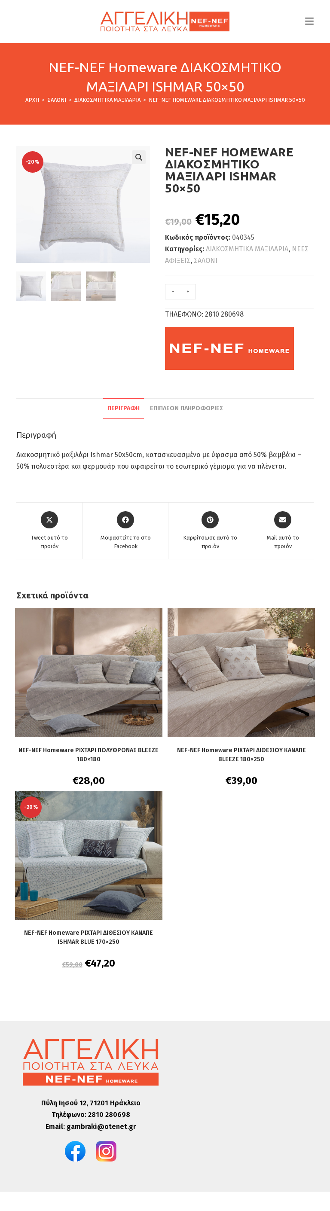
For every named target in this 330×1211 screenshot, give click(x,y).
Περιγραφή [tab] (123, 408)
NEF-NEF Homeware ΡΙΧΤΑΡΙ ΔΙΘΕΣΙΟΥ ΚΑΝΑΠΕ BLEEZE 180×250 (241, 755)
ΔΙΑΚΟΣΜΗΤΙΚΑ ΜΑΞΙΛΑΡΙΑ (247, 249)
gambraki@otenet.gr (101, 1127)
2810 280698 (109, 1114)
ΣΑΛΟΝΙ (205, 260)
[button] (139, 157)
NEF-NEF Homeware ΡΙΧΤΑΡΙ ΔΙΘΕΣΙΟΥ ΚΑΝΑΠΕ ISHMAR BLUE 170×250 (88, 937)
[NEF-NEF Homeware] (229, 348)
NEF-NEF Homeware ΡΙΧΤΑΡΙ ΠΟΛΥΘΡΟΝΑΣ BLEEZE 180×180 (88, 755)
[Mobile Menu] (309, 21)
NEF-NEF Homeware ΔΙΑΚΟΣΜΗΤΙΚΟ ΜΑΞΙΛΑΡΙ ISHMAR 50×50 (227, 100)
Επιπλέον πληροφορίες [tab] (186, 408)
